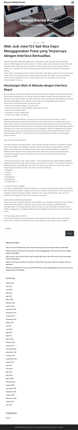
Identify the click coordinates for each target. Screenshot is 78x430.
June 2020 (9, 369)
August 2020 (10, 362)
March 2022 (10, 299)
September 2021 (11, 319)
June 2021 (9, 329)
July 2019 (9, 405)
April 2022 (9, 296)
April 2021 (9, 336)
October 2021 (10, 316)
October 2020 (10, 355)
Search (9, 228)
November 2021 (11, 313)
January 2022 (10, 306)
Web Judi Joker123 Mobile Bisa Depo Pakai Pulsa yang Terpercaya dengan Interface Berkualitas (37, 247)
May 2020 (9, 372)
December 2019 (11, 388)
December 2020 (11, 349)
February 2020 (10, 382)
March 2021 (9, 339)
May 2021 (9, 332)
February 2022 (10, 303)
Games (8, 418)
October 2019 (10, 395)
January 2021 (10, 346)
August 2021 (10, 322)
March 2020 (10, 378)
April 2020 (9, 375)
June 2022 (9, 290)
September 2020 (11, 359)
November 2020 (11, 352)
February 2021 (10, 342)
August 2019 (10, 402)
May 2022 (9, 293)
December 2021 (11, 309)
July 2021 (9, 326)
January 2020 (10, 385)
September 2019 (11, 398)
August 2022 (10, 283)
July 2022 (9, 286)
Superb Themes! (58, 427)
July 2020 (9, 365)
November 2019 (11, 392)
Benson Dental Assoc (14, 2)
